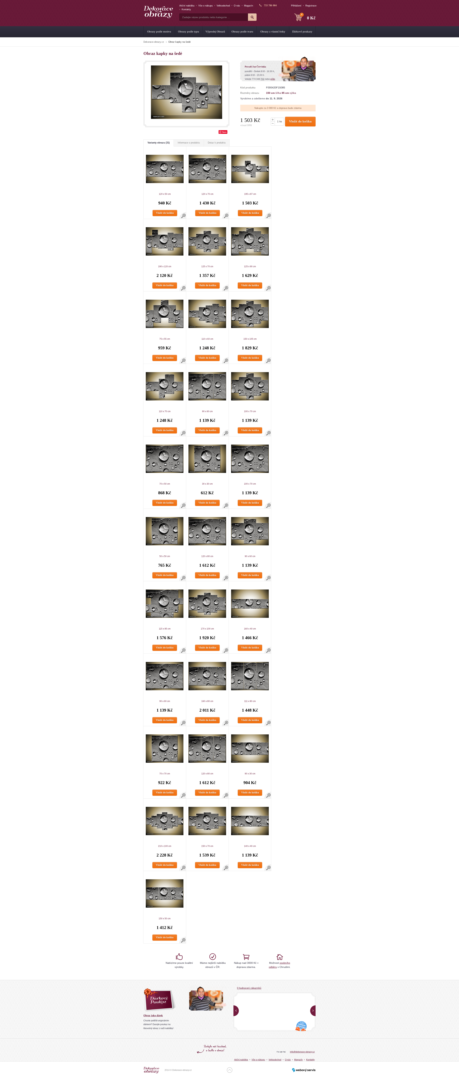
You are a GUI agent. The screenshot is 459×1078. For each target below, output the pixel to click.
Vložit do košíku (300, 121)
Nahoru (229, 1070)
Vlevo (236, 1010)
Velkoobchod (223, 5)
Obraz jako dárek (153, 1015)
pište (272, 79)
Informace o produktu (189, 142)
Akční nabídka (186, 5)
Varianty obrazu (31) (159, 142)
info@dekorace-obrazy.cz (302, 1052)
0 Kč (308, 16)
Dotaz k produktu (217, 142)
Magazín (248, 5)
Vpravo (313, 1010)
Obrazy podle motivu (159, 31)
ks (281, 121)
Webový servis (304, 1070)
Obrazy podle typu (188, 31)
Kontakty (186, 9)
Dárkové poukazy (302, 31)
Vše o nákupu (205, 5)
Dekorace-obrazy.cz (153, 42)
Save (224, 132)
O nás (237, 5)
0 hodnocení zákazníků (249, 988)
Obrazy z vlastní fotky (272, 31)
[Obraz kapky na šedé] (186, 92)
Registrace (310, 5)
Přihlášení (296, 5)
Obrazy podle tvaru (242, 31)
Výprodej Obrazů (215, 31)
